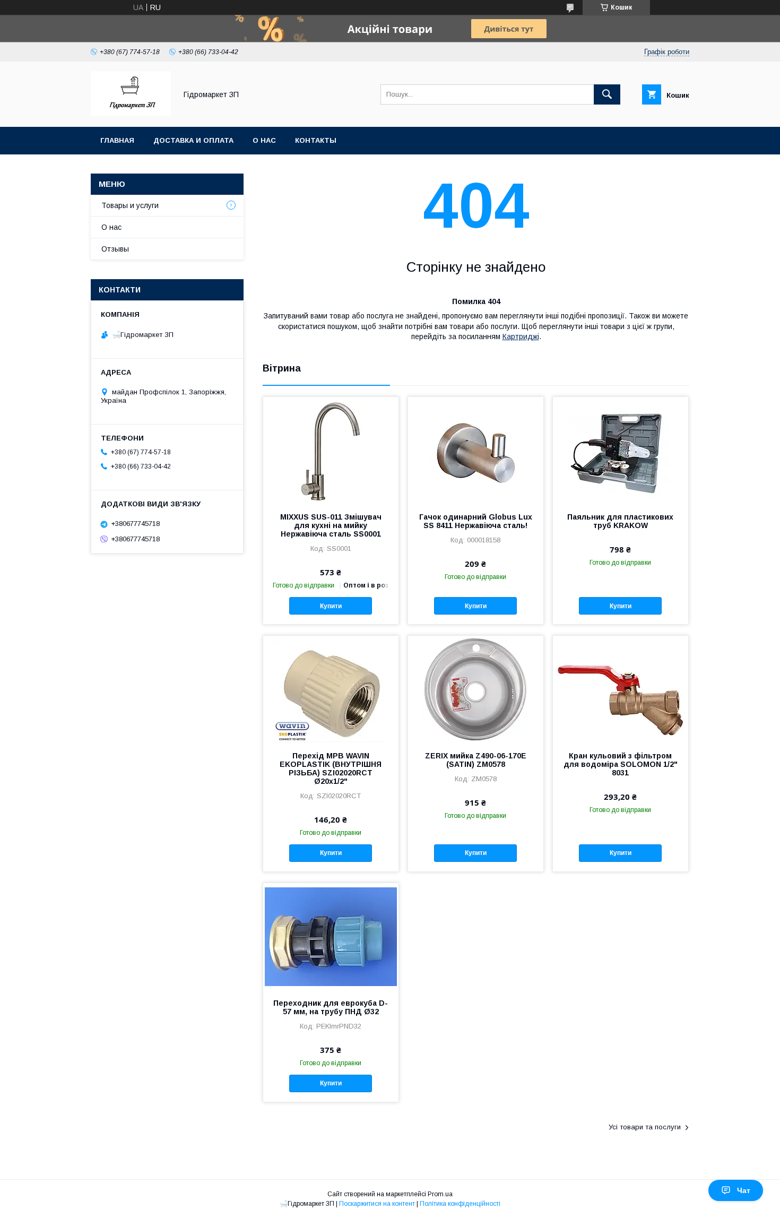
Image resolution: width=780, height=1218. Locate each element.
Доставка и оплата (193, 140)
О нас (264, 140)
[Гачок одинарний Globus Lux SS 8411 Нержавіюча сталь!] (475, 450)
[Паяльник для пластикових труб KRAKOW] (620, 450)
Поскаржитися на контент (377, 1203)
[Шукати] (607, 94)
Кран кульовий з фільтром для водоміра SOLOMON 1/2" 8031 (621, 764)
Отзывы (115, 249)
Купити (331, 606)
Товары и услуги (130, 205)
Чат (743, 1190)
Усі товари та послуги (645, 1127)
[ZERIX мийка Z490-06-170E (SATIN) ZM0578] (475, 689)
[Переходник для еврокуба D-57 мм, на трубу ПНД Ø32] (330, 936)
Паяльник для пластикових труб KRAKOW (620, 521)
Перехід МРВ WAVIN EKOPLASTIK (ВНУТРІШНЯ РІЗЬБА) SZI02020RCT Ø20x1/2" (331, 768)
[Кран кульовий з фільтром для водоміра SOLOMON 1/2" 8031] (620, 689)
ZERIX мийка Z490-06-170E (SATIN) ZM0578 (475, 759)
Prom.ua (440, 1194)
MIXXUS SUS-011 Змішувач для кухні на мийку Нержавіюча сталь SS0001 (331, 525)
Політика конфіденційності (460, 1203)
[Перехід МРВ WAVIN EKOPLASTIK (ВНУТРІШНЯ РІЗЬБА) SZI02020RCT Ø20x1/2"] (330, 689)
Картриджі (520, 336)
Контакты (315, 140)
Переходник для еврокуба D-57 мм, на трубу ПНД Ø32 (330, 1007)
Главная (117, 140)
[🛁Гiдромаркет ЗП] (131, 113)
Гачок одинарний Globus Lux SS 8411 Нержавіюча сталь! (475, 521)
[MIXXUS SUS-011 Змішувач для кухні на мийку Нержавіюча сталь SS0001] (330, 450)
